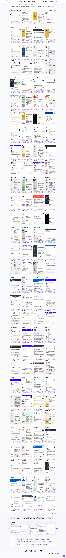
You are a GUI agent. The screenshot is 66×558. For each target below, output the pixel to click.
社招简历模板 (43, 6)
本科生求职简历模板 (24, 544)
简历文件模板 (22, 539)
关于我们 (41, 550)
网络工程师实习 (47, 327)
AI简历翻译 (33, 1)
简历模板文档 (23, 541)
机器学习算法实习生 (13, 160)
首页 (17, 1)
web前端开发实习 (13, 110)
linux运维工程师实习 (25, 327)
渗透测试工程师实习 (13, 210)
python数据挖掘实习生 (25, 27)
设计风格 (32, 4)
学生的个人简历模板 (18, 544)
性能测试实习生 (47, 260)
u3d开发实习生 (24, 127)
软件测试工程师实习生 (37, 227)
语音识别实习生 (47, 160)
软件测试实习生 (47, 210)
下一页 (55, 513)
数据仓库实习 (47, 360)
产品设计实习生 (47, 510)
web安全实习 (12, 377)
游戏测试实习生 (36, 277)
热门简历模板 (25, 550)
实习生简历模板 (18, 6)
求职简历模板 (48, 6)
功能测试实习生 (24, 260)
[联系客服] (64, 556)
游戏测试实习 (47, 277)
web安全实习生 (24, 377)
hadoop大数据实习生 (25, 43)
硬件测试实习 (12, 310)
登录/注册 (57, 1)
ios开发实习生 (47, 110)
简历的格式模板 (18, 541)
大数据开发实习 (36, 427)
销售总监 (30, 533)
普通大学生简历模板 (35, 539)
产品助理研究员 (12, 533)
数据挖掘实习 (12, 27)
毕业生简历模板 (38, 6)
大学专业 (26, 4)
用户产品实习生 (13, 510)
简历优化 (35, 550)
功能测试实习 (35, 260)
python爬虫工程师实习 (14, 77)
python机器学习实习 (25, 160)
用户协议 (41, 551)
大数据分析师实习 (13, 410)
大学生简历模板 (23, 6)
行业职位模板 (25, 551)
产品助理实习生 (47, 477)
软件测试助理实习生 (25, 227)
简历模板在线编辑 (28, 541)
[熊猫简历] (10, 1)
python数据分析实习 (37, 77)
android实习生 (36, 110)
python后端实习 (47, 77)
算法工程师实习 (47, 177)
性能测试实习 (12, 277)
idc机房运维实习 (24, 360)
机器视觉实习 (35, 177)
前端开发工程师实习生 (25, 110)
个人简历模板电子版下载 (29, 539)
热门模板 (14, 4)
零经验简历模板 (28, 6)
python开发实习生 (13, 60)
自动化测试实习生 (24, 210)
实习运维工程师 (36, 327)
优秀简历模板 (52, 6)
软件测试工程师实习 (48, 227)
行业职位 (20, 4)
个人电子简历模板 (42, 539)
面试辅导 (35, 551)
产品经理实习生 (36, 460)
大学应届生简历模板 (44, 541)
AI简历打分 (37, 1)
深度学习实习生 (36, 127)
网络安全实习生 (36, 377)
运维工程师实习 (24, 310)
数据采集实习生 (47, 427)
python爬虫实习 (36, 60)
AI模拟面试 (42, 1)
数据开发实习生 (47, 410)
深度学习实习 (47, 127)
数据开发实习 (12, 427)
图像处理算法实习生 (36, 160)
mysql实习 (35, 360)
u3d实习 (12, 127)
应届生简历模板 (33, 6)
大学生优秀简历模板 (31, 544)
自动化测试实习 (36, 210)
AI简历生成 (24, 1)
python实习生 (36, 43)
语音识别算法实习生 (13, 177)
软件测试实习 (12, 227)
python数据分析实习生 (25, 77)
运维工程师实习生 (36, 310)
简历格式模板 (34, 541)
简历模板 (20, 1)
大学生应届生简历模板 (38, 544)
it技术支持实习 (13, 360)
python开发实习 (24, 60)
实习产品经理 (35, 477)
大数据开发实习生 (24, 427)
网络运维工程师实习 (48, 310)
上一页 (51, 513)
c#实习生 (35, 27)
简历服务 (46, 1)
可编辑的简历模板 (51, 541)
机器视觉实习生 (24, 177)
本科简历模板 (39, 541)
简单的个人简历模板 (45, 544)
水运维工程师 (48, 533)
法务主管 (21, 533)
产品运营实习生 (24, 510)
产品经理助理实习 (24, 477)
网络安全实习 (47, 377)
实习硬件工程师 (24, 460)
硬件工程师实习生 (13, 460)
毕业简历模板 (17, 539)
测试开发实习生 (24, 277)
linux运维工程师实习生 (14, 327)
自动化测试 (39, 533)
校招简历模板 (13, 6)
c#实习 (46, 27)
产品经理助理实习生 (13, 477)
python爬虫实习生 (48, 60)
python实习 (47, 43)
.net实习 (12, 43)
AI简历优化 (29, 1)
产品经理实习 (47, 460)
